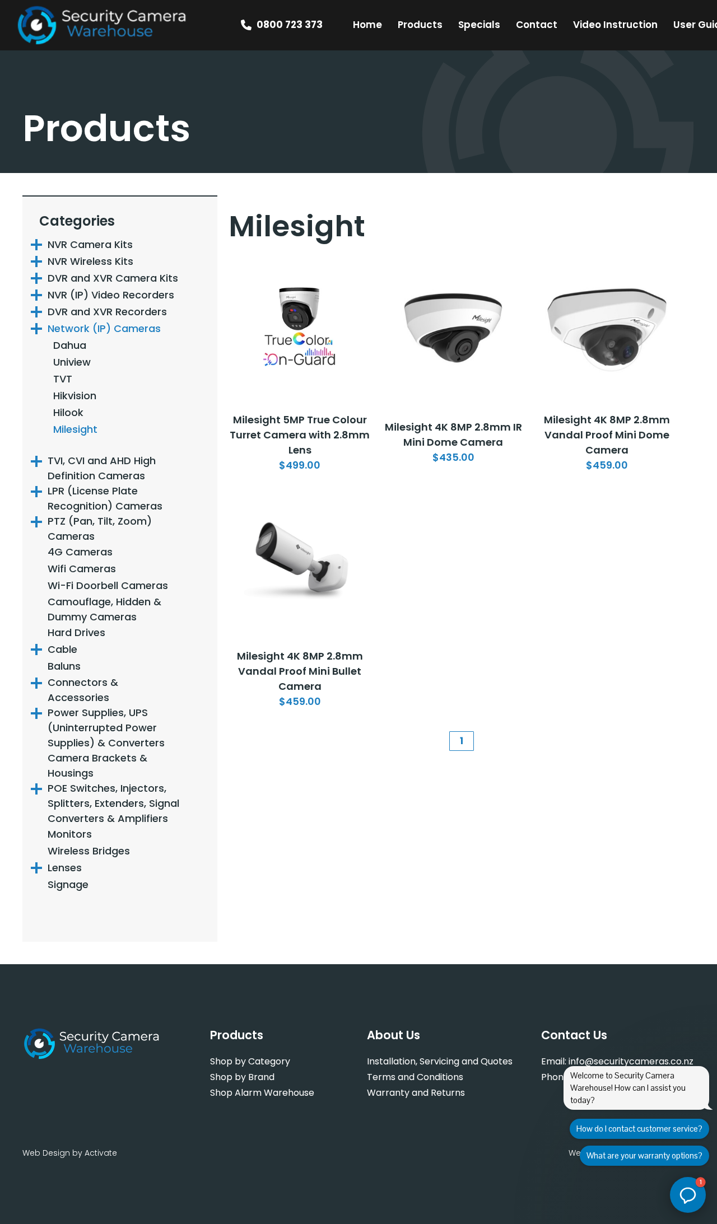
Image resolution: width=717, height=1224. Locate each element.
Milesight (75, 429)
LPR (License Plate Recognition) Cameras (105, 498)
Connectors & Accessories (83, 689)
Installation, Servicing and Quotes (440, 1061)
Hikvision (74, 396)
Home (367, 24)
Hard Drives (76, 632)
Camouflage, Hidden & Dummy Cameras (104, 609)
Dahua (69, 345)
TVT (62, 379)
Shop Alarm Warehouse (262, 1092)
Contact (536, 24)
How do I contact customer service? (639, 1128)
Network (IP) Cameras (104, 328)
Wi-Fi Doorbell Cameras (108, 585)
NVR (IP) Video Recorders (111, 295)
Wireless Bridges (89, 851)
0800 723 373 (290, 24)
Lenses (65, 868)
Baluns (64, 666)
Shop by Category (250, 1061)
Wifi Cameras (82, 569)
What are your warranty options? (644, 1155)
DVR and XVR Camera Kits (113, 278)
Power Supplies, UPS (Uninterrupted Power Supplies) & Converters (106, 728)
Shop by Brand (242, 1077)
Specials (479, 24)
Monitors (70, 834)
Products (420, 24)
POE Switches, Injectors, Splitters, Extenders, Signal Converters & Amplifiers (113, 803)
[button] (688, 1195)
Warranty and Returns (416, 1092)
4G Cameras (80, 552)
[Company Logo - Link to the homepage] (102, 25)
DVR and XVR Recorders (107, 312)
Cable (62, 649)
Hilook (68, 412)
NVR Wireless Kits (90, 261)
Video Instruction (615, 24)
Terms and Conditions (415, 1077)
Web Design (46, 1152)
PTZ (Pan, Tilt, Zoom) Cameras (100, 528)
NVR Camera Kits (90, 244)
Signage (68, 884)
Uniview (72, 362)
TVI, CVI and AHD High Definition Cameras (102, 468)
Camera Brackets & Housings (97, 765)
